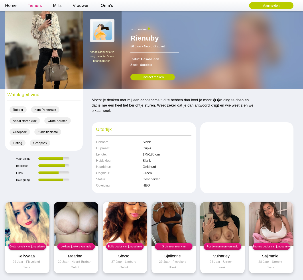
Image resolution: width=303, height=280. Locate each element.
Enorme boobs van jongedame (271, 246)
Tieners (35, 5)
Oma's (107, 5)
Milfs (57, 5)
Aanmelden (271, 5)
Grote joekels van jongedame (27, 246)
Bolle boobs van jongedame (125, 246)
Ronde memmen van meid (222, 246)
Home (11, 5)
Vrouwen (81, 5)
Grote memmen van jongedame (174, 247)
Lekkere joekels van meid (76, 246)
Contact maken (153, 77)
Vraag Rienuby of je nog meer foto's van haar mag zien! (102, 56)
